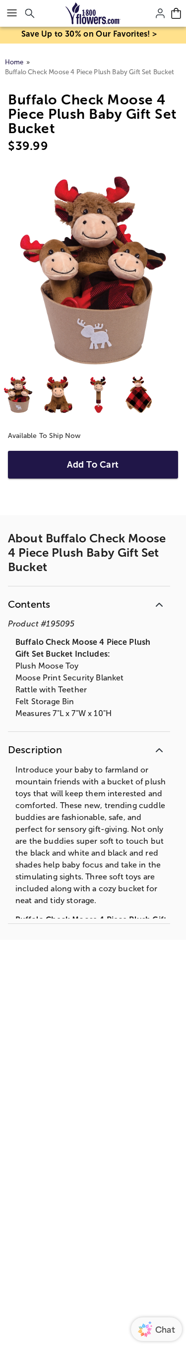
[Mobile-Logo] (93, 13)
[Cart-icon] (176, 13)
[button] (89, 602)
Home (14, 62)
